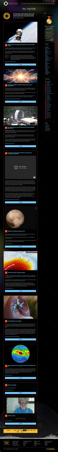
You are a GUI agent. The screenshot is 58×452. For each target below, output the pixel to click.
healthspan (50, 32)
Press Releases (52, 3)
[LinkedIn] (50, 449)
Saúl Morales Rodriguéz (48, 83)
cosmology (46, 74)
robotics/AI (12, 61)
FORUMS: (35, 445)
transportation (19, 98)
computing (46, 73)
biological (46, 64)
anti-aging (52, 26)
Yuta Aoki (47, 101)
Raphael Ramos (48, 105)
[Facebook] (47, 449)
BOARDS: (46, 442)
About (22, 3)
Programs (29, 3)
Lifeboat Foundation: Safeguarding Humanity (11, 3)
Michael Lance (8, 243)
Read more (20, 64)
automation (47, 60)
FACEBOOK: (14, 441)
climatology (47, 71)
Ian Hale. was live (11, 416)
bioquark (48, 28)
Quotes (47, 3)
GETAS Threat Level (6, 443)
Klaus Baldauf (48, 98)
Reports (32, 3)
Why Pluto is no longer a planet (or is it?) (16, 231)
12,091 (34, 430)
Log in (15, 18)
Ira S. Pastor (48, 116)
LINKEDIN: (35, 441)
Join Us (40, 3)
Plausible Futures (47, 129)
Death (53, 30)
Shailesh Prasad (9, 98)
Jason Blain (48, 113)
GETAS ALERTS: (46, 441)
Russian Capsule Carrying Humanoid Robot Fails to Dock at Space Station (21, 45)
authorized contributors (20, 18)
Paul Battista (8, 390)
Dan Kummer (48, 95)
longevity (49, 36)
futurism (12, 288)
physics (16, 98)
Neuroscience (53, 36)
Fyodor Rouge (8, 288)
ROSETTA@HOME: (14, 445)
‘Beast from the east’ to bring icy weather (16, 272)
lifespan (46, 36)
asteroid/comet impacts (48, 58)
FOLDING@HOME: (36, 443)
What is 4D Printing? (12, 385)
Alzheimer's (49, 26)
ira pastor (46, 35)
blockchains (47, 68)
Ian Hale (8, 420)
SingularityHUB (47, 130)
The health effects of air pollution (15, 321)
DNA (46, 49)
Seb (47, 111)
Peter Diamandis (47, 48)
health (15, 336)
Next (22, 432)
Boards (26, 3)
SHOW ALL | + (46, 118)
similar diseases (12, 332)
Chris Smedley (48, 117)
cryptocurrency (50, 30)
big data (46, 62)
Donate (38, 3)
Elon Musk (46, 51)
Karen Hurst (48, 92)
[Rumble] (53, 449)
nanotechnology (13, 98)
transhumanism (48, 40)
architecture (47, 57)
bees (46, 61)
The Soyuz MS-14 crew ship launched (11, 51)
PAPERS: (24, 445)
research (50, 38)
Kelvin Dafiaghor (48, 91)
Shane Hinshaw (48, 104)
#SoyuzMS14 (30, 55)
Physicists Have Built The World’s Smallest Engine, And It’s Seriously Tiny (20, 85)
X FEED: (13, 442)
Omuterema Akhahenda (48, 97)
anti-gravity (47, 56)
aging (46, 26)
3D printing (46, 46)
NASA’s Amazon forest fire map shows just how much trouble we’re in (22, 366)
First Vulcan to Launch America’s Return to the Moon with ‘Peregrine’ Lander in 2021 (20, 153)
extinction (49, 31)
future (51, 31)
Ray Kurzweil (47, 50)
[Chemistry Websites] (49, 20)
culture (52, 30)
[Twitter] (48, 449)
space (15, 61)
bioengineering (47, 63)
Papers (35, 3)
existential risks (46, 31)
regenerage (51, 37)
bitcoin (50, 29)
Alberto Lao (48, 103)
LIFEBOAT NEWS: (25, 441)
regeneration (47, 38)
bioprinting (46, 66)
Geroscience (47, 124)
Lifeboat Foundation (9, 449)
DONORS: (35, 442)
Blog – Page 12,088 (29, 9)
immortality (48, 33)
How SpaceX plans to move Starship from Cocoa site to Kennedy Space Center (21, 127)
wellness (51, 40)
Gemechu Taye (48, 90)
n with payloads (24, 194)
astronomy (46, 59)
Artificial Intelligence (48, 27)
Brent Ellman (48, 110)
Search (53, 15)
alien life (46, 55)
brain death (46, 30)
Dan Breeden (48, 86)
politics (46, 37)
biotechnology (47, 29)
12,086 (18, 430)
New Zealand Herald (21, 280)
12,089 (28, 430)
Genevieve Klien (9, 61)
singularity (53, 38)
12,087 (21, 430)
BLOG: (23, 442)
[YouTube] (52, 449)
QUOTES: (46, 445)
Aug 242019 (6, 45)
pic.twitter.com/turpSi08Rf (14, 59)
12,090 (31, 430)
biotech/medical (13, 336)
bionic (46, 65)
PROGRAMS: (46, 443)
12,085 (15, 430)
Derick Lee (48, 102)
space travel (12, 143)
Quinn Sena (48, 85)
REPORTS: (24, 443)
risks (51, 38)
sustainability (18, 336)
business (46, 69)
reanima (48, 37)
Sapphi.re (17, 449)
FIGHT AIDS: (14, 443)
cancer (48, 30)
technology (51, 39)
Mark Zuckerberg (47, 53)
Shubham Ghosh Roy (49, 84)
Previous (8, 430)
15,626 (18, 432)
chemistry (46, 70)
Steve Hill (47, 109)
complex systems (47, 72)
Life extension (51, 35)
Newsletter (43, 3)
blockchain (52, 29)
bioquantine (51, 27)
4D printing (12, 390)
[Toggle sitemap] (52, 1)
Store (49, 3)
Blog (24, 3)
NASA (51, 36)
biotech (51, 28)
